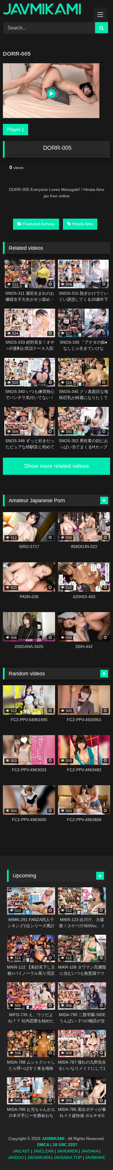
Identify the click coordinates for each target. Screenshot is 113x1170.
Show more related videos (56, 466)
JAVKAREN (67, 1151)
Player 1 (15, 129)
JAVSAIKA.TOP (68, 1157)
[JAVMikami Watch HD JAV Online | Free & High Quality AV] (46, 10)
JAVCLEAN (43, 1151)
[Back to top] (95, 1152)
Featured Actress (38, 224)
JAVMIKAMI (53, 1138)
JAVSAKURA (38, 1157)
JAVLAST (21, 1151)
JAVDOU (16, 1157)
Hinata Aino (82, 224)
